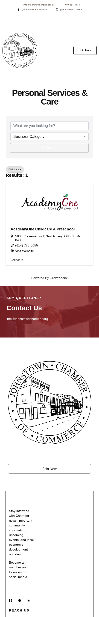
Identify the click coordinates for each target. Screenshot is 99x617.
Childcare (14, 169)
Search (51, 148)
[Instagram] (19, 600)
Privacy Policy (78, 480)
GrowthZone (59, 278)
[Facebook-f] (10, 600)
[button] (49, 50)
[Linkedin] (28, 600)
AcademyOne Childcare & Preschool (43, 229)
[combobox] (49, 137)
